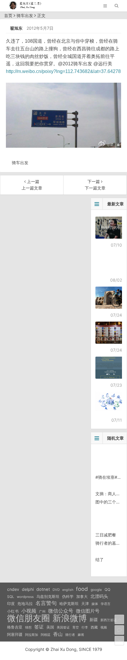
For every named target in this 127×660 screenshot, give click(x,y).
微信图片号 (88, 611)
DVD (56, 590)
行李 (85, 627)
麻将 (81, 635)
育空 (75, 627)
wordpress (25, 597)
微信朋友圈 (28, 618)
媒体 (95, 604)
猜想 (28, 627)
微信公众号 (60, 611)
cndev (13, 589)
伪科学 (68, 596)
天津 (85, 603)
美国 (50, 627)
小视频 (28, 611)
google (96, 590)
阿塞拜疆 (14, 634)
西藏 (94, 627)
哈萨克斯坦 (69, 603)
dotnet (43, 589)
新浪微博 (70, 618)
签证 (39, 627)
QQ (107, 589)
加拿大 (82, 596)
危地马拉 (25, 603)
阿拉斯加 (31, 635)
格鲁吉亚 (14, 627)
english (67, 590)
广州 (42, 612)
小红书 (13, 611)
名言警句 (46, 603)
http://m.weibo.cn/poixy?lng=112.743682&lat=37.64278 (63, 71)
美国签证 (63, 627)
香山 (58, 634)
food (82, 589)
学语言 (105, 604)
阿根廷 (46, 635)
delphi (28, 589)
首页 (8, 15)
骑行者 (70, 635)
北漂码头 (99, 596)
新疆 (93, 619)
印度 (11, 603)
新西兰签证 (108, 620)
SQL (10, 596)
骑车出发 (25, 15)
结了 (99, 559)
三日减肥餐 (105, 534)
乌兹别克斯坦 (47, 596)
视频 (103, 627)
